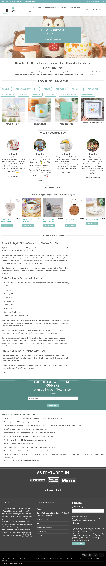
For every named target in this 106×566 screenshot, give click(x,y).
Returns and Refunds (44, 527)
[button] (97, 1)
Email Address (77, 508)
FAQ (38, 523)
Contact (88, 1)
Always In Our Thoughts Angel (6, 220)
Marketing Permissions (79, 517)
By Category (37, 7)
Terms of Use (41, 531)
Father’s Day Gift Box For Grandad (48, 220)
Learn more (93, 539)
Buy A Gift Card (42, 520)
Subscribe (53, 393)
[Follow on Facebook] (23, 535)
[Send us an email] (103, 1)
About (39, 509)
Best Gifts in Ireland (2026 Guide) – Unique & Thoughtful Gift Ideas (53, 514)
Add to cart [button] (7, 225)
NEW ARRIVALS (74, 7)
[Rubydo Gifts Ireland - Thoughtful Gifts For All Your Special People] (13, 9)
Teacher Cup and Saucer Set (27, 220)
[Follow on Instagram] (27, 535)
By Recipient (62, 7)
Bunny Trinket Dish (92, 219)
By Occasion (50, 7)
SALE (30, 11)
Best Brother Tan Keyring (70, 220)
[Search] (29, 7)
